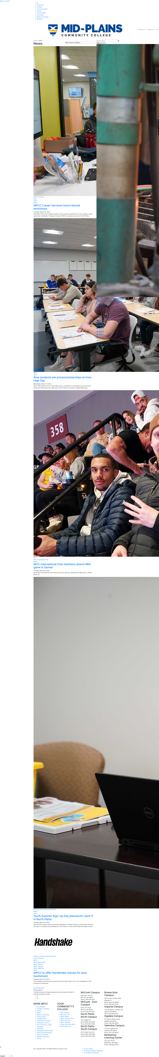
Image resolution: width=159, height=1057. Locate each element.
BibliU (38, 1013)
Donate (39, 11)
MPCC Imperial (38, 964)
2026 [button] (101, 338)
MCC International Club (41, 559)
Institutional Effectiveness (45, 1030)
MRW (65, 1049)
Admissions (141, 29)
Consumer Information (44, 1021)
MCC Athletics (64, 1012)
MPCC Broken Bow (39, 962)
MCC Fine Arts (65, 1014)
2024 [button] (101, 331)
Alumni (39, 1011)
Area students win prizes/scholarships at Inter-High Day (63, 379)
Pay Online (40, 15)
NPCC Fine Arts (65, 1020)
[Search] (37, 3)
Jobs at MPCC (41, 13)
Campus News (41, 1017)
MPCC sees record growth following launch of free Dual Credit (110, 301)
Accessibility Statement (91, 1053)
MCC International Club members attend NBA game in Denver (62, 566)
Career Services (38, 197)
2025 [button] (101, 334)
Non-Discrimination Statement (93, 1051)
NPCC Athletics (65, 1022)
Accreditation (41, 1007)
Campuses (40, 5)
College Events (41, 1019)
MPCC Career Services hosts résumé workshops (57, 207)
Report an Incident (42, 17)
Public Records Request (44, 1032)
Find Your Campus (102, 344)
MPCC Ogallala (38, 966)
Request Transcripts (43, 1036)
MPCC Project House (67, 1018)
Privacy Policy (88, 1049)
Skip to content (5, 1)
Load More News (39, 988)
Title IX (39, 1038)
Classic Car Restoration (67, 1024)
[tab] (110, 322)
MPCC (36, 201)
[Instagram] (37, 998)
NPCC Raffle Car (65, 1026)
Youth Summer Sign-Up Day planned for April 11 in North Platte (63, 917)
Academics (150, 29)
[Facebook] (37, 996)
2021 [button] (100, 322)
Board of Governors (43, 1015)
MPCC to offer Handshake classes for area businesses (60, 974)
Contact (39, 7)
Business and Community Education (45, 909)
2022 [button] (101, 325)
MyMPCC (40, 19)
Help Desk (40, 1028)
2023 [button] (101, 328)
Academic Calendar (43, 1009)
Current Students (42, 9)
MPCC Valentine (39, 968)
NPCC (35, 203)
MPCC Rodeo (64, 1016)
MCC (35, 199)
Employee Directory (43, 1023)
